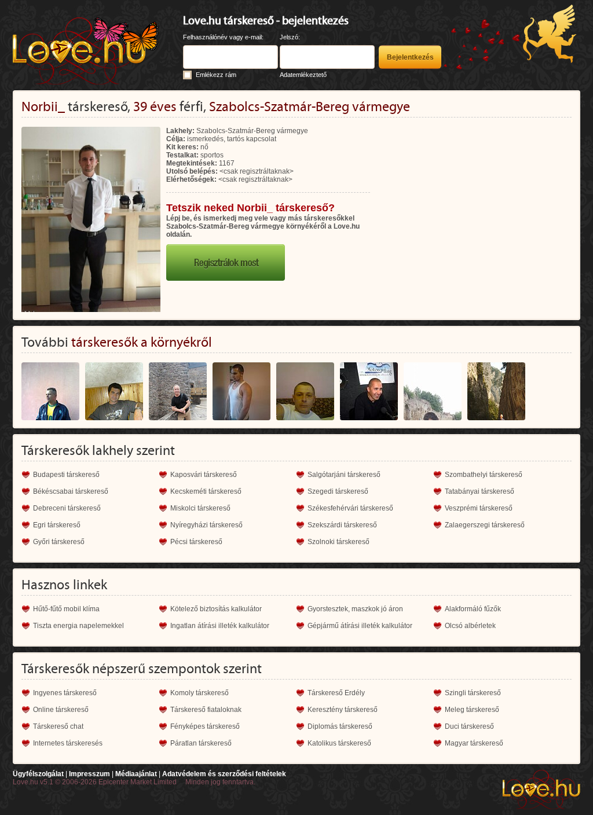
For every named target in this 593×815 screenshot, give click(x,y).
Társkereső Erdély (336, 693)
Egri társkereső (56, 525)
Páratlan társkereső (201, 743)
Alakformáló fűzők (473, 609)
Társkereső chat (58, 726)
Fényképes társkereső (205, 726)
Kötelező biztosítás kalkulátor (216, 609)
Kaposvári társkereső (203, 475)
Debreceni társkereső (67, 508)
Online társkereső (61, 710)
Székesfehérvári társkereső (350, 508)
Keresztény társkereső (343, 710)
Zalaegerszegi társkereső (485, 525)
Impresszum (89, 774)
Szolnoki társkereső (338, 542)
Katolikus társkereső (339, 743)
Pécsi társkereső (196, 542)
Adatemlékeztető (303, 74)
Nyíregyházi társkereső (206, 525)
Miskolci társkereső (200, 508)
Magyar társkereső (474, 743)
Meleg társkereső (472, 710)
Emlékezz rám (216, 74)
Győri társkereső (59, 542)
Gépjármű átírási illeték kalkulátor (360, 626)
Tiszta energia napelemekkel (78, 626)
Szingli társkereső (473, 693)
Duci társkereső (469, 726)
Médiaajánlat (136, 774)
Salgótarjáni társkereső (344, 475)
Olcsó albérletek (470, 626)
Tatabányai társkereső (479, 491)
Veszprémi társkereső (479, 508)
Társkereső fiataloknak (205, 710)
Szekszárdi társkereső (342, 525)
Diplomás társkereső (340, 726)
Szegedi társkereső (338, 491)
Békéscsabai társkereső (70, 491)
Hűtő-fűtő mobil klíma (66, 609)
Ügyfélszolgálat (38, 774)
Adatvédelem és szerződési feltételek (224, 774)
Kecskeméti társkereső (205, 491)
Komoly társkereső (199, 693)
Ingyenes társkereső (65, 693)
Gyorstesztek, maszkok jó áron (355, 609)
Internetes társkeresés (68, 743)
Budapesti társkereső (66, 475)
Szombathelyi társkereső (483, 475)
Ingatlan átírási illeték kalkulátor (219, 626)
